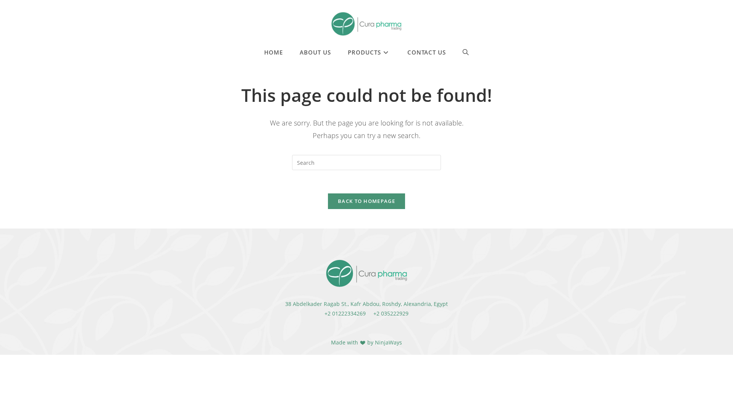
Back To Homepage (366, 201)
